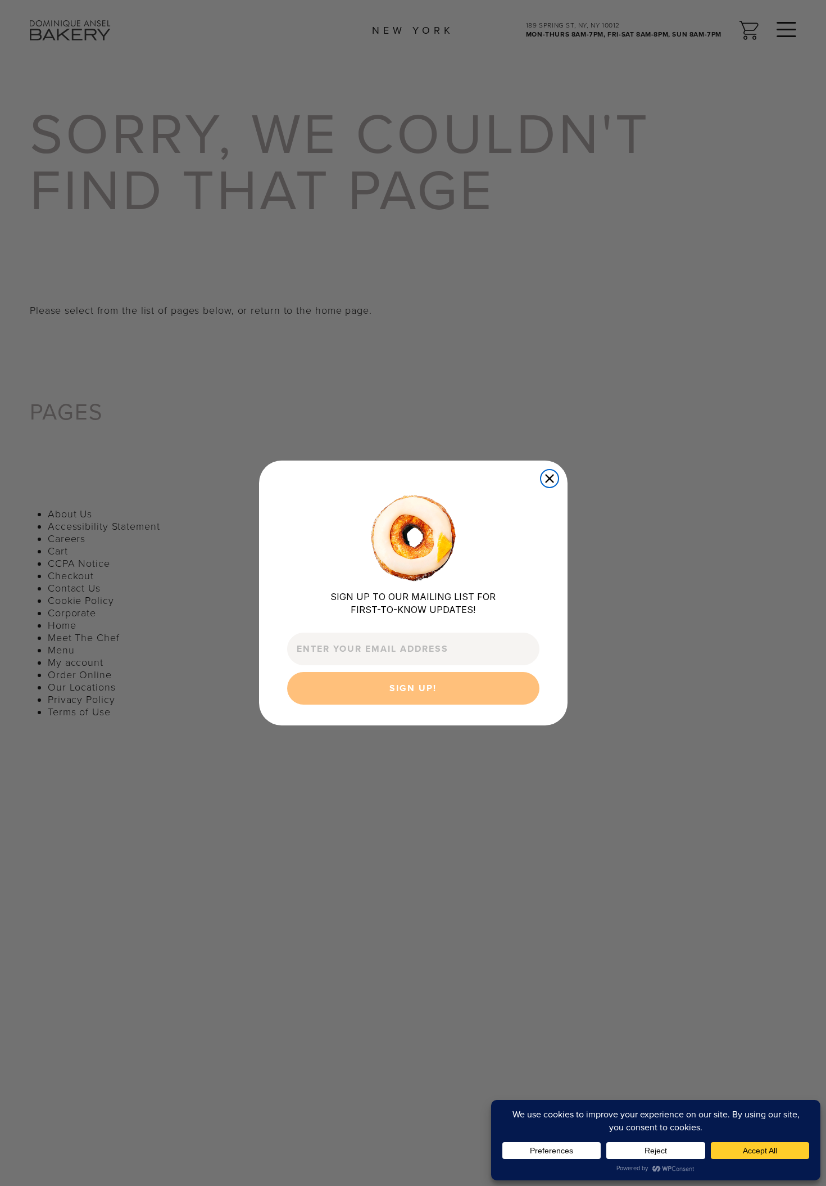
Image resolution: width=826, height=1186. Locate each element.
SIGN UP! (413, 689)
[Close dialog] (550, 479)
